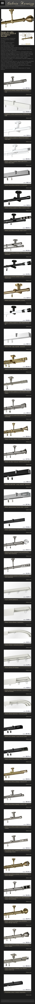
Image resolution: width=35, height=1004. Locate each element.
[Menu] (2, 3)
